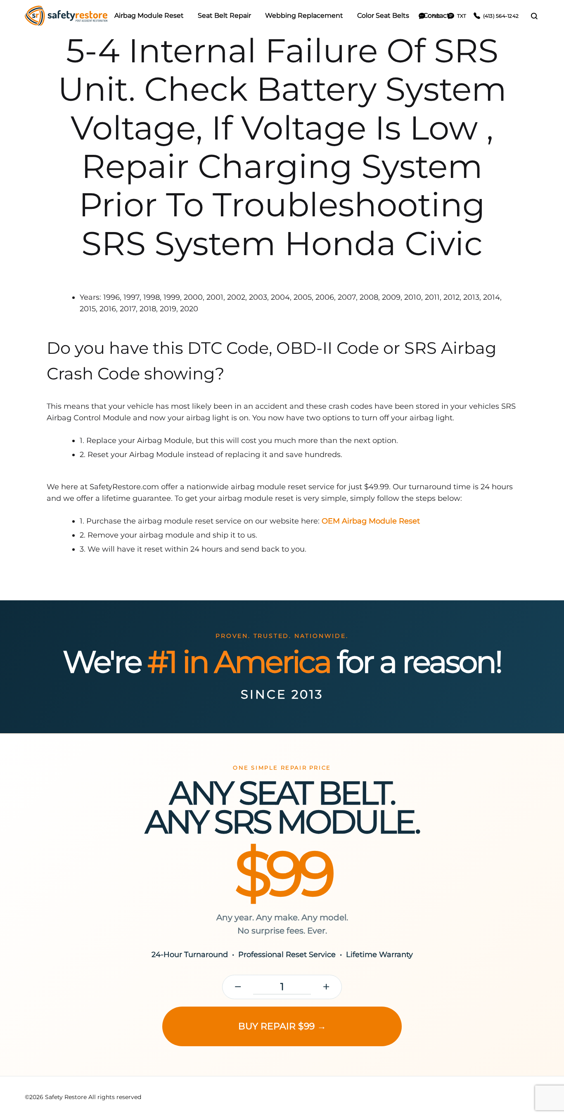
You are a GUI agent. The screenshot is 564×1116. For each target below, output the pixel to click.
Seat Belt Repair (224, 15)
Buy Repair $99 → (282, 1026)
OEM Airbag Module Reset (371, 521)
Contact (436, 15)
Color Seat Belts (383, 15)
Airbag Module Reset (149, 15)
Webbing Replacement (304, 15)
